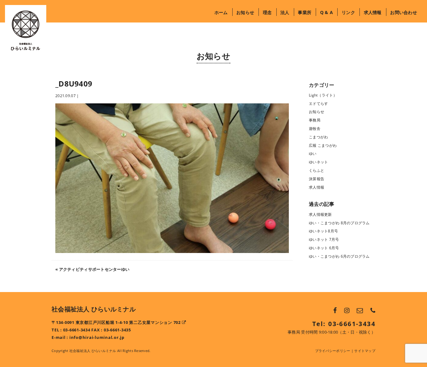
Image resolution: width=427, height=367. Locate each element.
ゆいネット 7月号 (324, 239)
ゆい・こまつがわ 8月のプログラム (339, 223)
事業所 (304, 12)
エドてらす (318, 103)
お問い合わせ (403, 12)
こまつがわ (318, 137)
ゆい (313, 153)
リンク (348, 12)
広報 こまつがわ (323, 145)
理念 (267, 12)
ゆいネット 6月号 (324, 247)
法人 (284, 12)
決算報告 (316, 178)
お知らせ (245, 12)
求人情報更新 (320, 214)
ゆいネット (318, 162)
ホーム (221, 12)
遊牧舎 (314, 128)
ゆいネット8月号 (323, 231)
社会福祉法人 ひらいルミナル (94, 309)
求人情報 (373, 12)
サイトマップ (364, 350)
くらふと (316, 170)
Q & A (326, 12)
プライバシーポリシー (332, 350)
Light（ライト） (323, 95)
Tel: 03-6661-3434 (343, 324)
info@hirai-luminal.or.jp (96, 337)
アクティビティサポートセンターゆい (94, 269)
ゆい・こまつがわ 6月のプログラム (339, 256)
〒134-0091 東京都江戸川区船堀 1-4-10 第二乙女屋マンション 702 (117, 322)
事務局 (314, 120)
